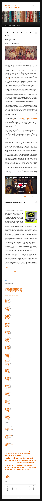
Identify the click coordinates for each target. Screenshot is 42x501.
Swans (25, 465)
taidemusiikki (15, 467)
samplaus (30, 462)
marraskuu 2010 (7, 397)
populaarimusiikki (9, 462)
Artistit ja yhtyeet (7, 426)
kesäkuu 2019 (7, 314)
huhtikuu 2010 (7, 406)
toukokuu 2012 (7, 387)
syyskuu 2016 (7, 342)
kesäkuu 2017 (7, 337)
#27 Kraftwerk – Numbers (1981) (15, 202)
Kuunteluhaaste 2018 (8, 435)
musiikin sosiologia (12, 458)
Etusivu (6, 22)
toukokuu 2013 (7, 373)
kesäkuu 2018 (7, 327)
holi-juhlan (10, 78)
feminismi (33, 451)
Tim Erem (19, 197)
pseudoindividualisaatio (30, 273)
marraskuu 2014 (7, 357)
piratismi (34, 460)
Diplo (27, 196)
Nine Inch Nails (28, 460)
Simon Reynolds (15, 465)
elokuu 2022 (7, 304)
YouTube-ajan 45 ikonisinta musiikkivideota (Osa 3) (13, 291)
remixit (25, 462)
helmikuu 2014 (7, 366)
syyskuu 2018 (7, 324)
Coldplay (24, 196)
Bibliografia (18, 25)
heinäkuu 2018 (7, 326)
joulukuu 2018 (7, 320)
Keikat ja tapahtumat (8, 432)
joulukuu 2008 (7, 416)
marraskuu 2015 (7, 349)
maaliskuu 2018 (7, 331)
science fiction (13, 274)
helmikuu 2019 (7, 318)
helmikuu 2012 (7, 391)
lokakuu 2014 (7, 358)
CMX (6, 451)
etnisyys (29, 451)
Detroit (17, 271)
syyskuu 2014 (7, 360)
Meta (5, 438)
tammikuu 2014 (7, 368)
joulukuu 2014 (7, 356)
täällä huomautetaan (11, 117)
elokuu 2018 (7, 325)
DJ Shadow (20, 271)
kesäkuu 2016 (7, 345)
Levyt (5, 436)
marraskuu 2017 (7, 334)
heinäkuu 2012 (7, 385)
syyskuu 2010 (7, 400)
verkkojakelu (20, 469)
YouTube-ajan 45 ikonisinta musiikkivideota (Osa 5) (13, 289)
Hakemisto (14, 22)
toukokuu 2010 (7, 404)
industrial (17, 453)
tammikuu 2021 (7, 308)
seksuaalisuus (8, 465)
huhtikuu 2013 (7, 374)
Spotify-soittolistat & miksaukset (10, 25)
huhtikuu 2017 (7, 339)
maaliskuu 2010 (7, 407)
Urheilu (6, 445)
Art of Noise (31, 270)
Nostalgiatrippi (7, 443)
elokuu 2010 (7, 401)
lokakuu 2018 (7, 323)
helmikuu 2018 (7, 332)
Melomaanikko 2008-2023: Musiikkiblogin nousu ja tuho (14, 284)
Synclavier (29, 274)
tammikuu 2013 (7, 378)
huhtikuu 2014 (7, 364)
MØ (17, 197)
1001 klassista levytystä (8, 423)
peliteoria (24, 273)
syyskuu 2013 (7, 372)
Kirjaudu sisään (7, 473)
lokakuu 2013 (7, 371)
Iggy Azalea (33, 196)
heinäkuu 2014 (7, 361)
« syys (11, 491)
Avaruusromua (7, 271)
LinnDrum (28, 272)
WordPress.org (7, 477)
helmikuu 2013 (7, 377)
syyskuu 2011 (7, 395)
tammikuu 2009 (7, 415)
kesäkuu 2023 (7, 302)
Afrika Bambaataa (26, 270)
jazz (20, 453)
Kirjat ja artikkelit (7, 434)
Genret (6, 430)
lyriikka (21, 455)
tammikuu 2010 (7, 409)
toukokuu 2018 (7, 329)
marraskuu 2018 (7, 322)
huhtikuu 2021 (7, 307)
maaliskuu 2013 (7, 376)
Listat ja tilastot (7, 437)
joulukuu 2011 (7, 393)
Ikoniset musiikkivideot (11, 196)
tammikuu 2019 (7, 319)
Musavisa (6, 439)
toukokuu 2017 (7, 338)
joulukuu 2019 (7, 309)
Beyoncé (21, 196)
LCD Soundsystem (24, 272)
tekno (29, 467)
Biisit (5, 427)
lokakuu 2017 (7, 335)
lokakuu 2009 (7, 411)
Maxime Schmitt (12, 273)
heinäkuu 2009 (7, 412)
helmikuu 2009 (7, 414)
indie (13, 453)
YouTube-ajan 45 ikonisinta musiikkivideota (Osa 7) (13, 287)
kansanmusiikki (28, 453)
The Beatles (8, 469)
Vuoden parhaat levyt (8, 446)
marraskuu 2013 (7, 370)
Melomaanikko (10, 6)
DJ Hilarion (19, 22)
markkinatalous (7, 273)
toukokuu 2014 (7, 363)
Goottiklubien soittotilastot (27, 22)
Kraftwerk (19, 272)
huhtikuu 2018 (7, 330)
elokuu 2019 (7, 312)
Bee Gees (11, 271)
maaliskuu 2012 (7, 389)
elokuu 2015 (7, 353)
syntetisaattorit (29, 465)
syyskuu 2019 (7, 311)
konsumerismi (15, 272)
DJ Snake (29, 196)
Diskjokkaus (7, 428)
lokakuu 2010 (7, 399)
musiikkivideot (20, 273)
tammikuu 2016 (7, 348)
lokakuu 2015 (7, 350)
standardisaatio (24, 274)
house (11, 453)
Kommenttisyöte (7, 476)
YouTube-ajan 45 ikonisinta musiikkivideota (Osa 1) (13, 294)
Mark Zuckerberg (33, 272)
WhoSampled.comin (33, 261)
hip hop (7, 453)
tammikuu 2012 (7, 392)
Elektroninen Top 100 (11, 270)
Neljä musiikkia (7, 442)
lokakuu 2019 (7, 310)
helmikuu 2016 (7, 347)
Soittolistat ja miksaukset (9, 444)
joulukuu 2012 (7, 379)
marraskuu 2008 (7, 417)
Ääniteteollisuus (7, 424)
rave (22, 462)
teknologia (33, 467)
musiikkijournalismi (26, 458)
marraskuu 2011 (7, 394)
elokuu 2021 (7, 306)
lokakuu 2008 (7, 418)
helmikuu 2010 (7, 408)
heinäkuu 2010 (7, 402)
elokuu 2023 (7, 300)
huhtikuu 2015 (7, 355)
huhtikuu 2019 (7, 316)
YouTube (6, 206)
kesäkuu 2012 (7, 386)
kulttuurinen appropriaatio (9, 197)
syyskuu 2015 (7, 352)
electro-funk (31, 271)
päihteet (18, 462)
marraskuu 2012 (7, 380)
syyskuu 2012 (7, 383)
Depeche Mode (14, 451)
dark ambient (9, 451)
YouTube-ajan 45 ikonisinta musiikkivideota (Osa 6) (13, 288)
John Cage (23, 453)
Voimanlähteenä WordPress (21, 497)
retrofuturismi (9, 274)
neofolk (23, 460)
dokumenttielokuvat (25, 271)
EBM (19, 451)
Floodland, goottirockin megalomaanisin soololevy (13, 295)
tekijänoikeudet (23, 467)
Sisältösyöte (7, 475)
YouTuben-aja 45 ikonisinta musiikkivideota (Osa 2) (13, 292)
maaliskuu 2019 (7, 317)
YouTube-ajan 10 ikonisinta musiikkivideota (12, 286)
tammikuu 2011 (7, 396)
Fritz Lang (11, 272)
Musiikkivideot (7, 441)
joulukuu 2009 (7, 410)
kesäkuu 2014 (7, 362)
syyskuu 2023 (7, 299)
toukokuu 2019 (7, 315)
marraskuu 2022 (7, 303)
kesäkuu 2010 (7, 403)
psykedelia (13, 462)
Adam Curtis (21, 270)
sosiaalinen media (19, 274)
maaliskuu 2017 (7, 340)
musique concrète (16, 460)
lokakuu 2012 (7, 381)
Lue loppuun (7, 267)
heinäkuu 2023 (7, 301)
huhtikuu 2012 (7, 388)
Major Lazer (15, 197)
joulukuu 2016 (7, 341)
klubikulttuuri (9, 455)
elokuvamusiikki (23, 451)
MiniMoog (16, 273)
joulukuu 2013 (7, 369)
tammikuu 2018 (7, 333)
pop (5, 462)
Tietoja (10, 22)
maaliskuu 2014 (7, 365)
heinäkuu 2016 (7, 343)
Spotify (6, 208)
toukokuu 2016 (7, 346)
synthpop (32, 274)
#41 (36, 262)
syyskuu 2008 (7, 419)
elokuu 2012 (7, 384)
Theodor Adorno (14, 469)
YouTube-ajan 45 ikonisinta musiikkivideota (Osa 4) (13, 290)
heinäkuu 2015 (7, 354)
